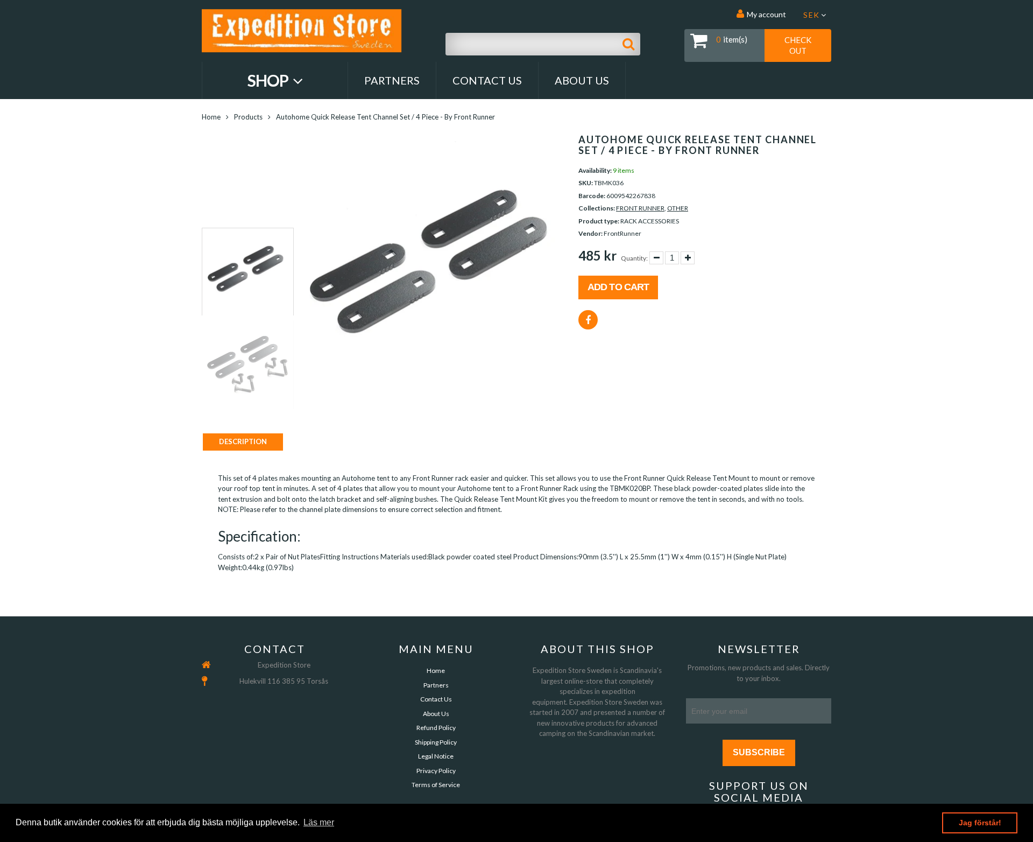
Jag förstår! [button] (980, 822)
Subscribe (759, 752)
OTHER (677, 208)
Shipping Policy (436, 742)
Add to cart (618, 287)
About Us (582, 80)
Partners (392, 80)
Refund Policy (436, 728)
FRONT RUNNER (640, 208)
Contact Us (487, 80)
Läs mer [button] (318, 822)
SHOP (269, 80)
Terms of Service (436, 785)
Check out (797, 45)
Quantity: (634, 258)
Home (211, 117)
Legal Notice (436, 756)
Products (248, 117)
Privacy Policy (436, 771)
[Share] (588, 319)
